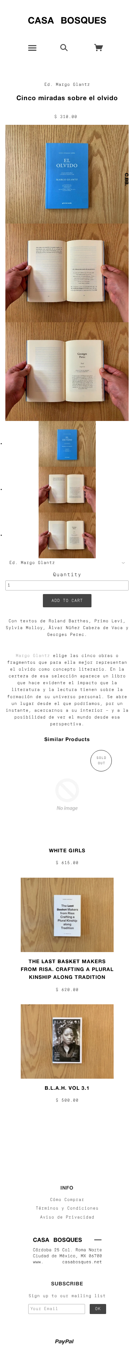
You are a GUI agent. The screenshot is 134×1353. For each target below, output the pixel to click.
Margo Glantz (33, 656)
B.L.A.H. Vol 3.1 (67, 1088)
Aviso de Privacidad (67, 1217)
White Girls (67, 850)
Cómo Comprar (67, 1200)
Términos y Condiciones (67, 1208)
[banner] (67, 19)
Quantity (67, 575)
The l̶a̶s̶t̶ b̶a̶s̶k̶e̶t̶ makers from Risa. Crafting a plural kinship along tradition (67, 969)
